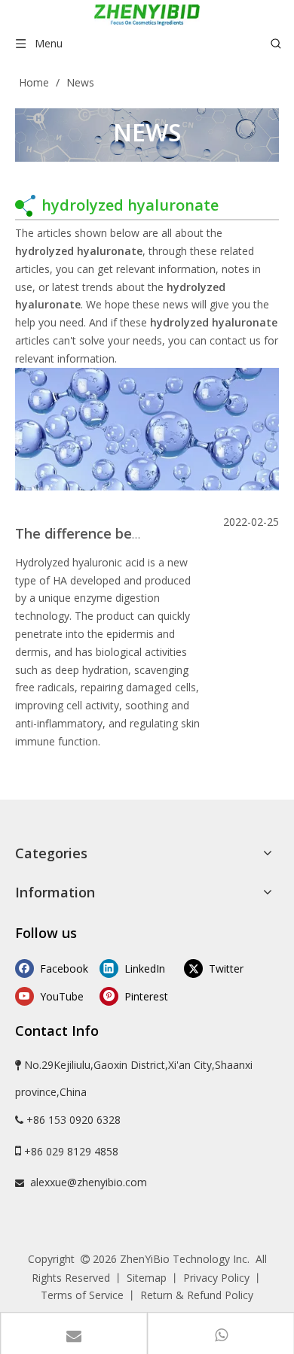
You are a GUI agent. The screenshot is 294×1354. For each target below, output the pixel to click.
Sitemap (147, 1278)
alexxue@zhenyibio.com (88, 1182)
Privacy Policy (216, 1278)
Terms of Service (82, 1295)
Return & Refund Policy (196, 1295)
